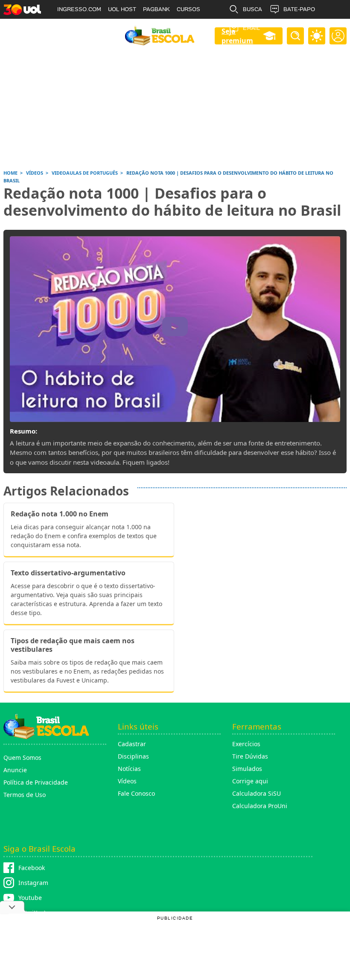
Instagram (33, 883)
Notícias (129, 769)
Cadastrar (132, 744)
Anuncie (15, 770)
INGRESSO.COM (79, 9)
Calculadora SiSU (256, 793)
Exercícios (246, 744)
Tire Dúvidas (250, 756)
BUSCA (252, 9)
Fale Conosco (136, 793)
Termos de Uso (24, 795)
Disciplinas (133, 756)
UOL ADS (69, 28)
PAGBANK (156, 9)
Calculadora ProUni (259, 806)
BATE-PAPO (299, 9)
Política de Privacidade (35, 782)
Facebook (31, 868)
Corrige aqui (250, 781)
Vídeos (127, 781)
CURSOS (188, 9)
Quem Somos (22, 757)
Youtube (30, 898)
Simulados (247, 769)
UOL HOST (122, 9)
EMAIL (251, 28)
